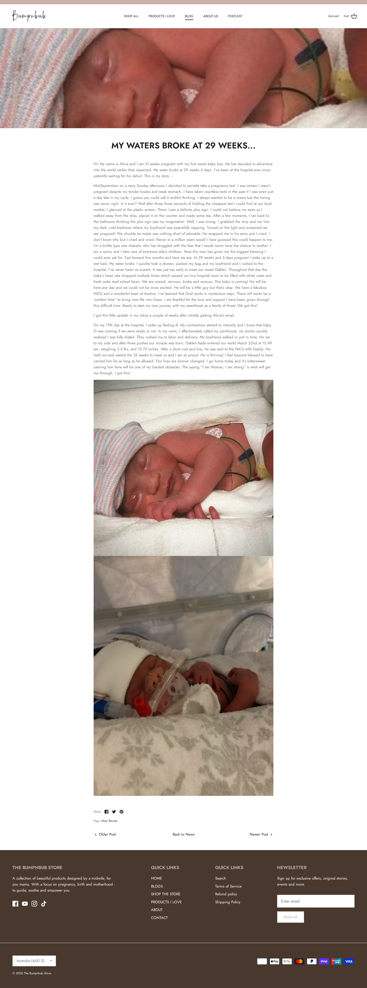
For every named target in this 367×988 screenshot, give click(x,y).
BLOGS (157, 886)
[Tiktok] (44, 904)
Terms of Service (228, 886)
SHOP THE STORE (165, 894)
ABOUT (157, 910)
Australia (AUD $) (30, 961)
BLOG (189, 16)
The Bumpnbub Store (37, 973)
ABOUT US (210, 16)
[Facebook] (15, 904)
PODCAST (235, 16)
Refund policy (226, 894)
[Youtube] (25, 904)
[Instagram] (34, 904)
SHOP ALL (131, 16)
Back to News (183, 834)
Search (220, 878)
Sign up (291, 917)
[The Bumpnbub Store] (29, 16)
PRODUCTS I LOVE (162, 16)
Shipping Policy (227, 902)
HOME (156, 878)
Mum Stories (109, 821)
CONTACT (159, 918)
